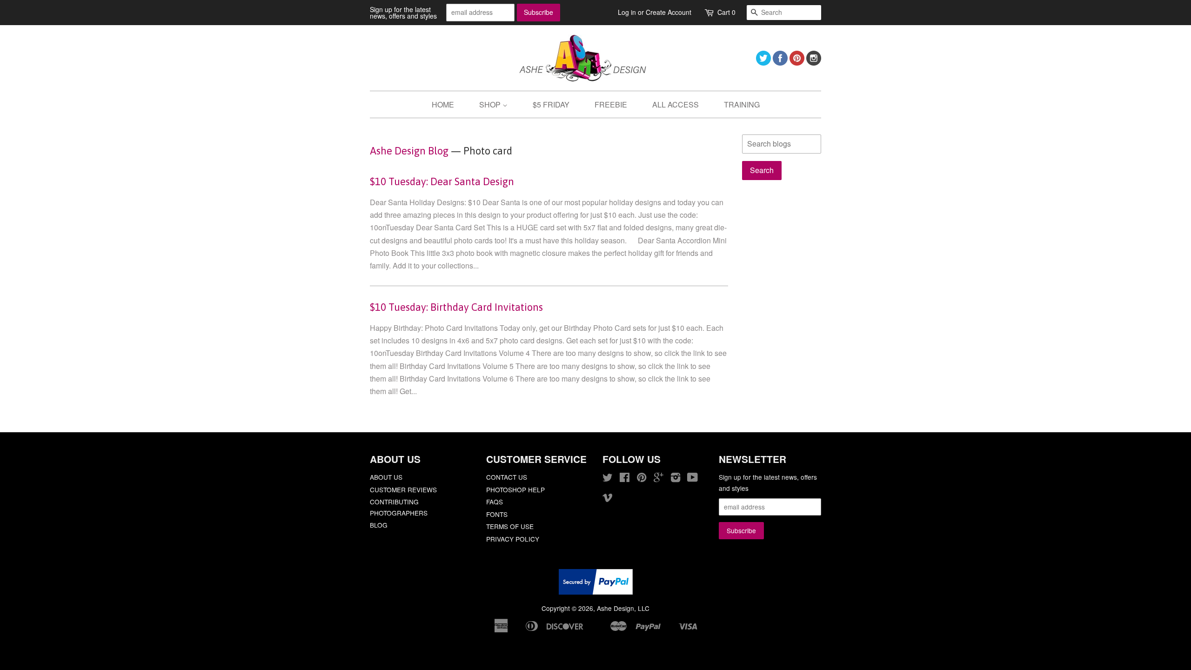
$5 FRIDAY (551, 104)
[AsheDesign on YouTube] (692, 478)
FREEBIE (611, 104)
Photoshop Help (515, 489)
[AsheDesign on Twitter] (763, 62)
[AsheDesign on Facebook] (780, 62)
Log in (627, 12)
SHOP (490, 104)
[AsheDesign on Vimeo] (607, 498)
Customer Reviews (403, 489)
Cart (726, 12)
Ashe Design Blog (409, 151)
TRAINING (742, 104)
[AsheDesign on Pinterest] (797, 62)
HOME (443, 104)
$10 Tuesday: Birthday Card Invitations (456, 307)
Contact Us (506, 477)
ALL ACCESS (675, 104)
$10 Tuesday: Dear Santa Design (442, 181)
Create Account (668, 12)
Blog (379, 524)
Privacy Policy (512, 538)
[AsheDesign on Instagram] (813, 62)
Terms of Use (510, 526)
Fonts (497, 514)
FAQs (494, 501)
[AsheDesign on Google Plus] (658, 478)
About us (386, 477)
